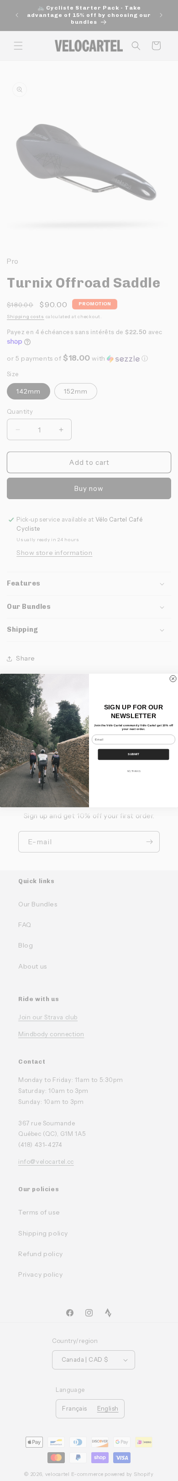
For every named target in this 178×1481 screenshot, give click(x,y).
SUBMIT (133, 754)
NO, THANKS (133, 771)
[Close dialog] (173, 679)
